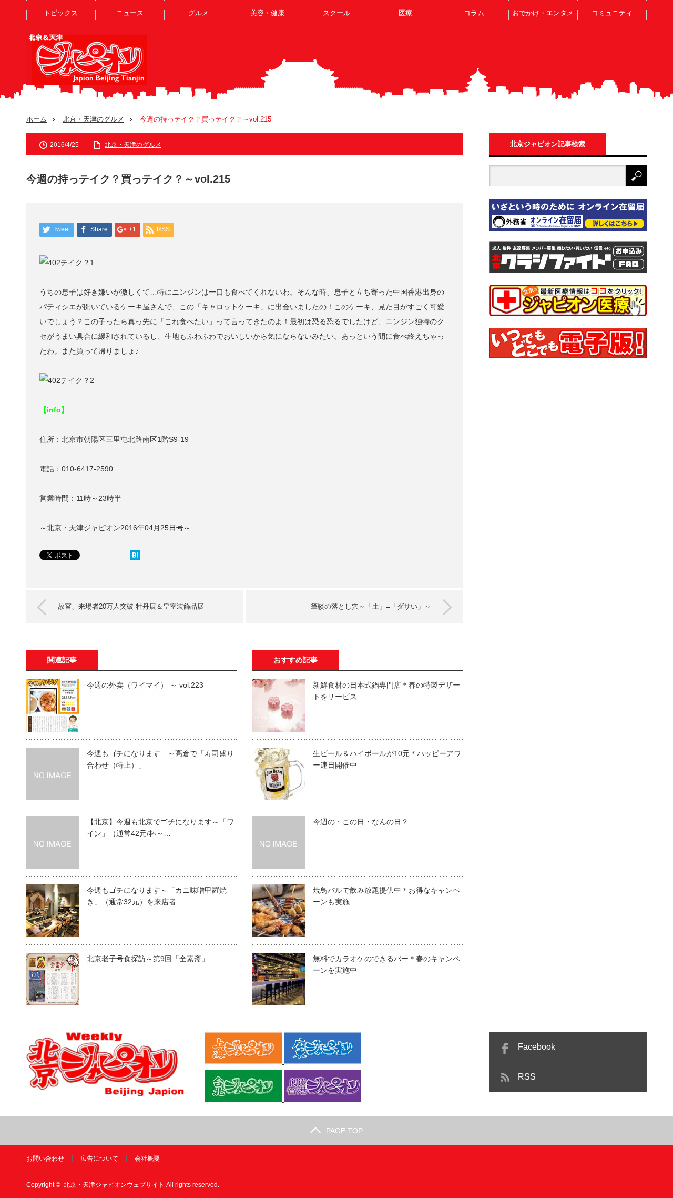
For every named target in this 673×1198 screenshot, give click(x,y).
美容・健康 (267, 13)
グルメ (198, 13)
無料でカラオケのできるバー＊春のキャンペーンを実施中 (386, 964)
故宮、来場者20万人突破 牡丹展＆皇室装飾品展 (131, 606)
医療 (405, 13)
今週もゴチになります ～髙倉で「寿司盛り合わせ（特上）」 (160, 759)
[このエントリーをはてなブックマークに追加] (135, 557)
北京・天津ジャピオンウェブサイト (114, 1185)
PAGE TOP (344, 1130)
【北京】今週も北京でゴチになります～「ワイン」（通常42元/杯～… (160, 828)
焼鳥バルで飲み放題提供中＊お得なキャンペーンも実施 (386, 896)
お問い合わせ (45, 1158)
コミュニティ (612, 13)
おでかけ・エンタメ (543, 13)
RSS (527, 1076)
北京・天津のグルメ (93, 119)
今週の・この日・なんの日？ (361, 822)
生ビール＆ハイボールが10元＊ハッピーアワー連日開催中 (387, 759)
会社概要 (147, 1158)
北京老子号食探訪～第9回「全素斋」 (148, 958)
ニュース (130, 13)
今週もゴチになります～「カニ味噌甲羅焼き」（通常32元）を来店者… (157, 896)
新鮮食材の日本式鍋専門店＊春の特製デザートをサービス (386, 691)
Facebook (536, 1046)
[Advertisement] (455, 65)
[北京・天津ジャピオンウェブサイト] (86, 59)
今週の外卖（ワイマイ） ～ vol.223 (145, 685)
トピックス (61, 13)
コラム (474, 13)
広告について (99, 1158)
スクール (336, 13)
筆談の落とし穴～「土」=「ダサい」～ (371, 606)
